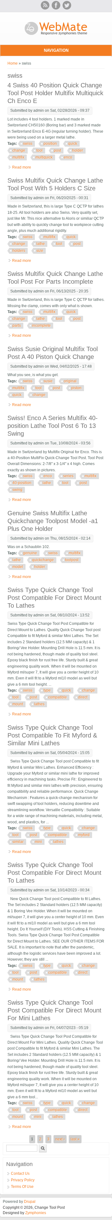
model (17, 567)
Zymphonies (35, 1213)
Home (12, 63)
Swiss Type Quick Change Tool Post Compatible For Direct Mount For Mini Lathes (54, 1010)
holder (77, 150)
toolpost (71, 560)
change (18, 150)
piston (76, 388)
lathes (39, 704)
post (57, 150)
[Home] (56, 35)
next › (60, 1139)
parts (16, 325)
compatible (57, 697)
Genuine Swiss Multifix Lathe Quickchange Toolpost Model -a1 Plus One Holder (52, 521)
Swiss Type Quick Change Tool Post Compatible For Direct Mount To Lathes (54, 597)
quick (72, 143)
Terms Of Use (22, 1186)
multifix (18, 157)
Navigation (56, 50)
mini (38, 842)
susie (48, 381)
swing (17, 490)
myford (84, 835)
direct (82, 697)
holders (18, 250)
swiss (27, 143)
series (68, 476)
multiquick (44, 157)
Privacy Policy (23, 1180)
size (39, 250)
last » (75, 1139)
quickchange (43, 560)
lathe (40, 244)
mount (17, 704)
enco (68, 157)
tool (39, 150)
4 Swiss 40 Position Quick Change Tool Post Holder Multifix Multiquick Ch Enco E (55, 93)
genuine (30, 553)
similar (18, 842)
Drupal (29, 1201)
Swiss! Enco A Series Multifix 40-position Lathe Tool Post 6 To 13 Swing (52, 425)
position (50, 143)
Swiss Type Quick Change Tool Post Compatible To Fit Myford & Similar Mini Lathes (52, 735)
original (70, 381)
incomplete (41, 325)
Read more (21, 167)
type (47, 690)
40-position (21, 483)
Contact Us (20, 1173)
